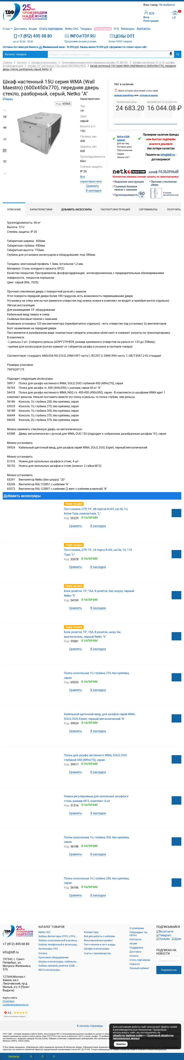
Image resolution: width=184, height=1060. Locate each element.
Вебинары (127, 28)
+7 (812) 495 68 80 (35, 36)
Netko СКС (72, 28)
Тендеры (86, 28)
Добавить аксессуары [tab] (76, 209)
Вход (146, 17)
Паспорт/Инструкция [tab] (115, 209)
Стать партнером (51, 28)
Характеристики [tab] (41, 209)
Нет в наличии (124, 84)
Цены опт (124, 36)
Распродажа (102, 28)
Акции (33, 28)
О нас (6, 28)
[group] (41, 143)
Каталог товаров (15, 54)
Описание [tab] (14, 209)
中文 (116, 28)
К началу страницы (90, 1026)
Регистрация (150, 21)
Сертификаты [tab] (148, 209)
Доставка (20, 28)
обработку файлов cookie (128, 1035)
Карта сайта (10, 997)
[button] (5, 110)
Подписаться (169, 970)
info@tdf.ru (11, 952)
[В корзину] (176, 513)
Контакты (143, 28)
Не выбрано (167, 4)
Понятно (120, 1044)
